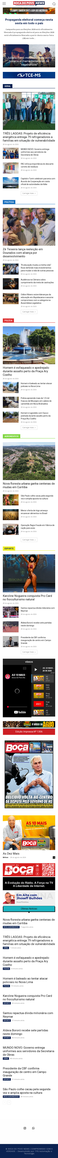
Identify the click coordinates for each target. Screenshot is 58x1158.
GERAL (6, 948)
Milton (5, 857)
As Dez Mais (11, 853)
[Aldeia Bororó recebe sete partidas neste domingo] (11, 626)
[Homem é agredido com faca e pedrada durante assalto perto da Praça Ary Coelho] (11, 417)
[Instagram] (24, 1128)
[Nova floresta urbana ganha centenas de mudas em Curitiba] (29, 461)
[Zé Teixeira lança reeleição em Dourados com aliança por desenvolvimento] (29, 227)
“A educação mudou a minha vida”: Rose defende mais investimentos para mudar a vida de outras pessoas (37, 268)
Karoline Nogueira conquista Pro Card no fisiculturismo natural (27, 597)
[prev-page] (4, 1102)
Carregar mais (28, 193)
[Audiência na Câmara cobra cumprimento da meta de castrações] (11, 283)
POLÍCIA (6, 969)
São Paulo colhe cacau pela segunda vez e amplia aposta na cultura (26, 1091)
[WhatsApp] (33, 1128)
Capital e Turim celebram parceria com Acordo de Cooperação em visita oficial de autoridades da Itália (38, 181)
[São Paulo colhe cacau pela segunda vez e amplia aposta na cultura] (11, 499)
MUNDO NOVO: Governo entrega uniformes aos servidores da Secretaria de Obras (35, 152)
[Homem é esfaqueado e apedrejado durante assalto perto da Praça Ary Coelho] (29, 345)
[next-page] (9, 1102)
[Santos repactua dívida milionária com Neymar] (11, 612)
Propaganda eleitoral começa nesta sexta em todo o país (29, 21)
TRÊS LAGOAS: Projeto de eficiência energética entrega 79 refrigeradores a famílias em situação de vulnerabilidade (29, 137)
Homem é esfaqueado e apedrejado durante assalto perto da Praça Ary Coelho (26, 371)
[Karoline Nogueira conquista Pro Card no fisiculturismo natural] (29, 573)
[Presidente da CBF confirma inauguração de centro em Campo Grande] (11, 641)
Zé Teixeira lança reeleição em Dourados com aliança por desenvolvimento (23, 253)
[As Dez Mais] (29, 832)
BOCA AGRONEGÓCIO (11, 927)
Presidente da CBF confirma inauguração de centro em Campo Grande (36, 640)
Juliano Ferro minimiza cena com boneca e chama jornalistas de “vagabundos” (29, 61)
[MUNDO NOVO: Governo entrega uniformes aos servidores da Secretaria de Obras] (11, 153)
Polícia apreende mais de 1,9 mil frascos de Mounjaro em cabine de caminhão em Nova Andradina (36, 401)
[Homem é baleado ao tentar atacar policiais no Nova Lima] (11, 387)
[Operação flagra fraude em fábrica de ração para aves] (11, 529)
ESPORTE (7, 1003)
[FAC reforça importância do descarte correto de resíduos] (11, 168)
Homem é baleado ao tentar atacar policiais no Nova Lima (25, 980)
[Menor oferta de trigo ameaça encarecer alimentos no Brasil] (11, 514)
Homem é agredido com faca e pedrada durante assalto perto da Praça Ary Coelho (36, 416)
